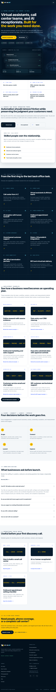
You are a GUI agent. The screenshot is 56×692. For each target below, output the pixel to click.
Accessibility (52, 689)
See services (23, 37)
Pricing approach (4, 674)
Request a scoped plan (8, 37)
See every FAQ (4, 479)
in (30, 675)
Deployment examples (5, 671)
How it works (4, 669)
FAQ (2, 679)
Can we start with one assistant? (10, 516)
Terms (41, 689)
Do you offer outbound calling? (9, 511)
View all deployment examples (10, 399)
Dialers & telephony (33, 660)
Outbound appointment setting (35, 657)
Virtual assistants (33, 647)
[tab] (8, 124)
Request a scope (7, 632)
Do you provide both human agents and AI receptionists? (16, 499)
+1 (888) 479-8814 (33, 668)
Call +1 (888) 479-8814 (20, 632)
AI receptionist (32, 652)
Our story (3, 666)
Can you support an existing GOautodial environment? (15, 505)
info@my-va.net (32, 666)
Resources (3, 676)
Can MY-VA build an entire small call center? (13, 486)
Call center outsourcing (34, 650)
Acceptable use (46, 689)
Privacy (37, 689)
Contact (2, 681)
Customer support (33, 655)
